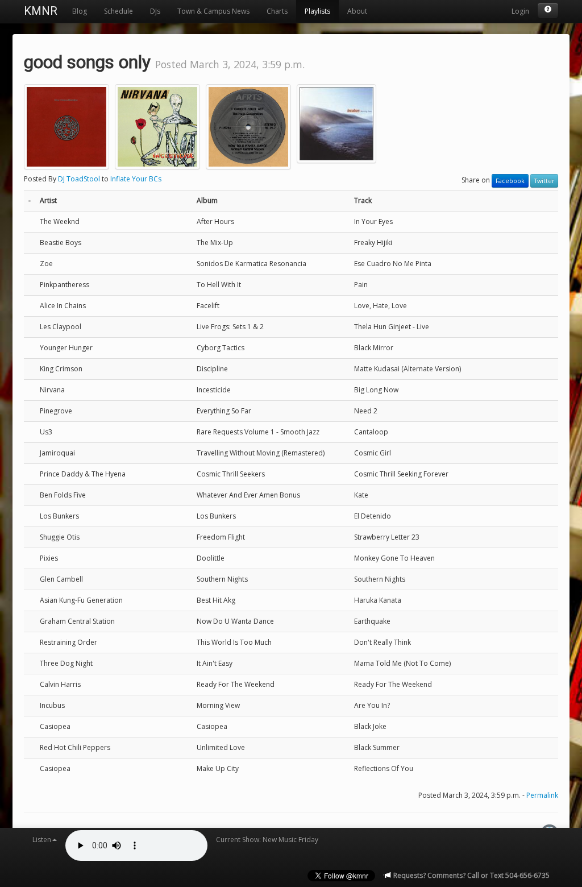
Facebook (510, 181)
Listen (41, 839)
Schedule (118, 11)
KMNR (40, 11)
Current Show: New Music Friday (267, 839)
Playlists (317, 11)
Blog (79, 11)
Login (520, 11)
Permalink (542, 795)
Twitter (544, 181)
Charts (277, 11)
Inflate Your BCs (135, 179)
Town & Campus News (213, 11)
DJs (155, 11)
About (357, 11)
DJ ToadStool (79, 179)
